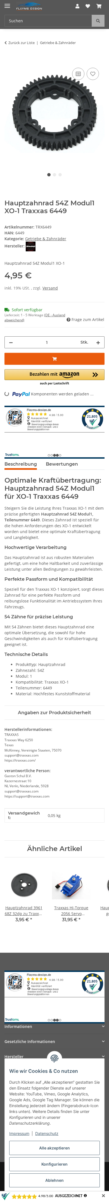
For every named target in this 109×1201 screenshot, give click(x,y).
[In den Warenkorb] (8, 60)
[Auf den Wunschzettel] (93, 74)
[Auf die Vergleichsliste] (78, 74)
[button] (77, 6)
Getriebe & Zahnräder (45, 238)
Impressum (19, 1133)
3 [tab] (60, 174)
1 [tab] (49, 174)
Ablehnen (54, 1180)
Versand (50, 288)
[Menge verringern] (11, 342)
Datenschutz (46, 1133)
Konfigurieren (54, 1164)
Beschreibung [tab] (20, 464)
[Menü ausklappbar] (7, 3)
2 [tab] (54, 174)
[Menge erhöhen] (98, 342)
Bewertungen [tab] (62, 464)
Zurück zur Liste (21, 42)
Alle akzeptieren (54, 1148)
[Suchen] (98, 21)
